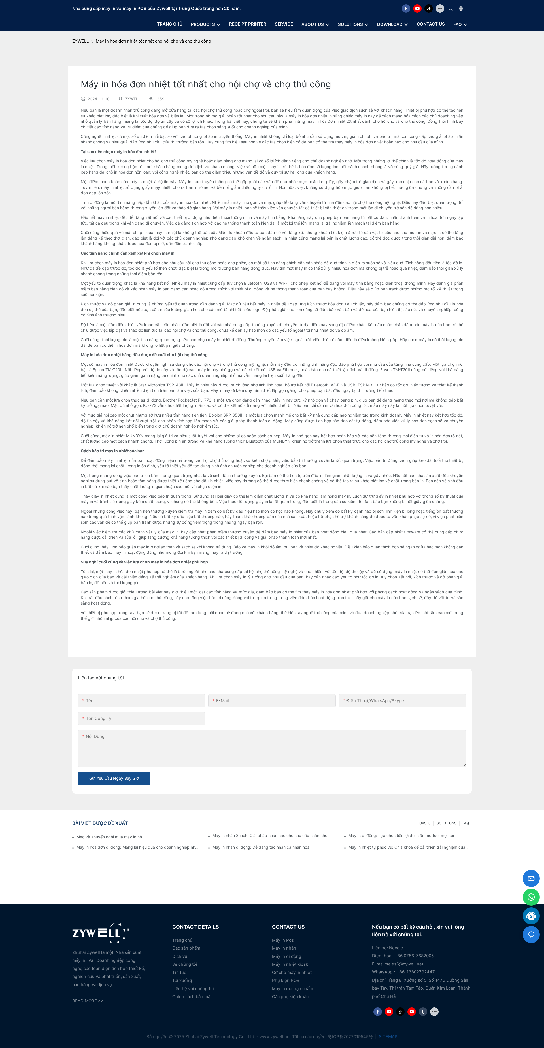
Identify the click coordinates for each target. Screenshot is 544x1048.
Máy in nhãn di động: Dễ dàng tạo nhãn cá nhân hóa (260, 847)
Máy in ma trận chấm (292, 988)
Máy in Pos (283, 940)
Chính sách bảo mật (192, 996)
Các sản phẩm (186, 948)
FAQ (465, 823)
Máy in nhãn (284, 948)
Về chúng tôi (184, 964)
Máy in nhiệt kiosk (290, 964)
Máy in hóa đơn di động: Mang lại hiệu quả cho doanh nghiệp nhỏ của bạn (138, 847)
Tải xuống (182, 980)
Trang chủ (182, 940)
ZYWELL (80, 41)
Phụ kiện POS (285, 980)
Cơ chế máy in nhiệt (292, 972)
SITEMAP (388, 1036)
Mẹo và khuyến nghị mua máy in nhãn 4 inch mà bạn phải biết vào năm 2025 (111, 836)
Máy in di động (286, 956)
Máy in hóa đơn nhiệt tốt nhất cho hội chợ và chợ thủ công (153, 41)
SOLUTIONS (446, 823)
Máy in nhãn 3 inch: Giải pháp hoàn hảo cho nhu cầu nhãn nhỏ (269, 835)
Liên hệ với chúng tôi (193, 988)
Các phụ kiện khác (290, 996)
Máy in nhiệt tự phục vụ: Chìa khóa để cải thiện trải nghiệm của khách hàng (410, 847)
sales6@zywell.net (404, 964)
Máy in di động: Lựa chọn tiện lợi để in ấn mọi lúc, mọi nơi (401, 835)
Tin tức (179, 972)
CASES (425, 823)
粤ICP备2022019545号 (351, 1036)
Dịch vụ (179, 956)
